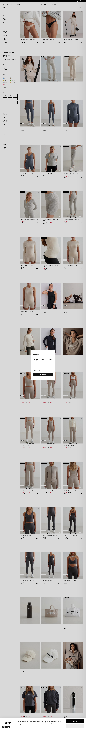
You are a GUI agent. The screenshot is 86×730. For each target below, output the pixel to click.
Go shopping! (43, 374)
